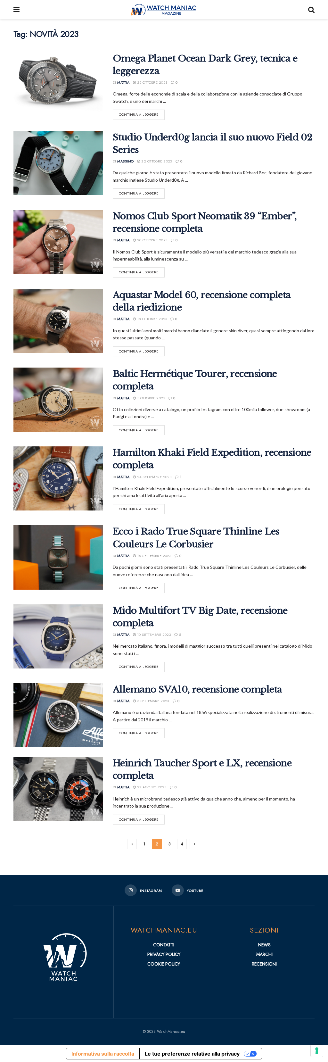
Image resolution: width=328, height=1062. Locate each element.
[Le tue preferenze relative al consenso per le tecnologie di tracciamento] (317, 1051)
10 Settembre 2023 (153, 634)
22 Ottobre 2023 (156, 161)
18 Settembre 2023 (153, 555)
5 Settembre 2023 (152, 700)
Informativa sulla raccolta (102, 1053)
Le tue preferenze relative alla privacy (192, 1053)
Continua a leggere (142, 113)
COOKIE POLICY (163, 964)
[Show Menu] (16, 9)
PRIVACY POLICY (163, 954)
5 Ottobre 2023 (150, 398)
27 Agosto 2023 (151, 787)
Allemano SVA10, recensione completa (197, 689)
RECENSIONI (264, 964)
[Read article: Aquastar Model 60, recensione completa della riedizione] (58, 321)
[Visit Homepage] (164, 9)
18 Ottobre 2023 (151, 318)
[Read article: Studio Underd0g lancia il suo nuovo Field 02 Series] (58, 163)
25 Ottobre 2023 (151, 82)
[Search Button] (311, 9)
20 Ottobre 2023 (151, 240)
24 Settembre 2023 (153, 476)
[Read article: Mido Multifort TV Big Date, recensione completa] (58, 636)
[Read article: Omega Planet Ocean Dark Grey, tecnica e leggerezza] (58, 84)
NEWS (264, 945)
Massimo (125, 161)
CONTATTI (163, 945)
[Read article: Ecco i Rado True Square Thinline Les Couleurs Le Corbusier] (58, 557)
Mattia (123, 82)
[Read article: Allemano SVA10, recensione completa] (58, 715)
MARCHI (264, 954)
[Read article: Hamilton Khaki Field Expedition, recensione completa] (58, 478)
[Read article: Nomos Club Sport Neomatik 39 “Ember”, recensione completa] (58, 242)
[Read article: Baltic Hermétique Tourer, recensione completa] (58, 400)
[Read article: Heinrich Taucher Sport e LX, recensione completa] (58, 789)
